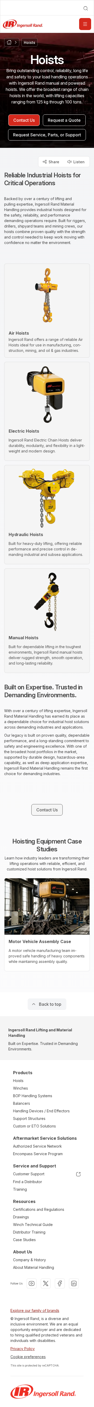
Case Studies (24, 1239)
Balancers (21, 1103)
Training (20, 1189)
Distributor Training (29, 1232)
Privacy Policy (22, 1348)
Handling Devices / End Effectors (41, 1111)
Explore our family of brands (34, 1310)
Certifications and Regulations (38, 1209)
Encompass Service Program (38, 1154)
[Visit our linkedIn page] (74, 1283)
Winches (20, 1088)
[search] (86, 8)
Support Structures (29, 1118)
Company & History (29, 1260)
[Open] (85, 24)
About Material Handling (33, 1267)
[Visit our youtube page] (32, 1283)
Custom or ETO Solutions (34, 1126)
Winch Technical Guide (33, 1224)
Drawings (21, 1217)
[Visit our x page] (46, 1283)
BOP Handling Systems (32, 1096)
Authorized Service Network (37, 1146)
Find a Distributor (27, 1181)
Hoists (18, 1080)
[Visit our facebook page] (60, 1283)
